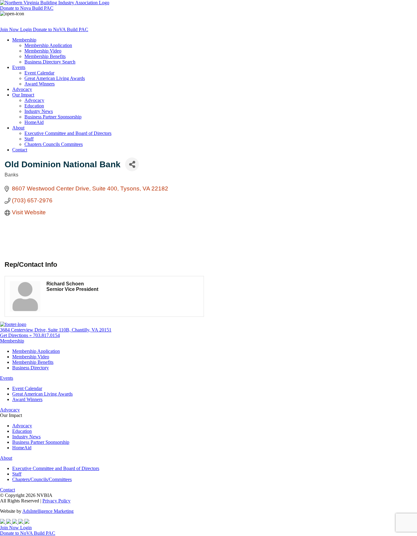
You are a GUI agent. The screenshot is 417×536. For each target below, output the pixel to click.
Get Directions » (16, 335)
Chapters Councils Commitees (53, 144)
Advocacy (22, 89)
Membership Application (48, 45)
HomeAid (34, 122)
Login (26, 29)
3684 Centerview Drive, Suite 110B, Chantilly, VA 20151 (55, 329)
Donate (26, 8)
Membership (24, 39)
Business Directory (30, 367)
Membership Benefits (45, 56)
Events (18, 67)
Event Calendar (39, 72)
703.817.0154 (46, 335)
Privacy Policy (56, 500)
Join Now (10, 29)
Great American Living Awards (54, 78)
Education (34, 105)
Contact (19, 149)
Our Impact (23, 94)
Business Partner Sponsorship (53, 116)
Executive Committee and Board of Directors (67, 133)
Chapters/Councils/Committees (42, 479)
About (18, 127)
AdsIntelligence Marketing (48, 511)
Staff (29, 138)
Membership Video (42, 50)
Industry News (38, 111)
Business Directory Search (49, 61)
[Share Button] (132, 164)
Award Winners (39, 83)
